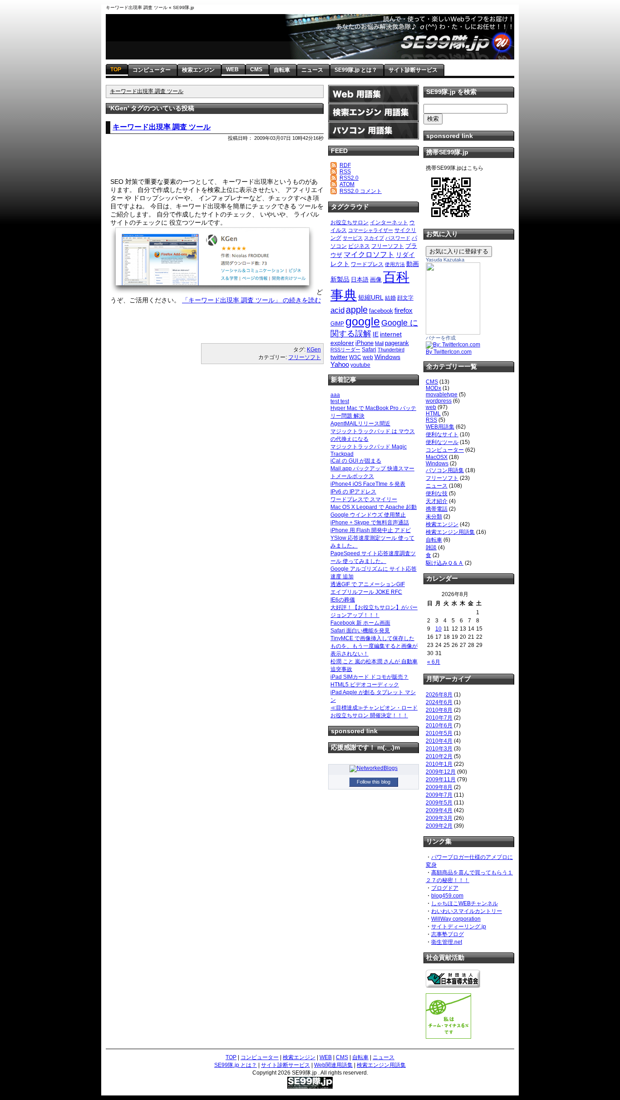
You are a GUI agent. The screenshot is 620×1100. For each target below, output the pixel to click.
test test (339, 401)
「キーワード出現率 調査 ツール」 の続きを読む (251, 300)
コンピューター (445, 450)
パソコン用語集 (445, 470)
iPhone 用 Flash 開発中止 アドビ (370, 530)
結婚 (390, 298)
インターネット (389, 222)
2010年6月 (439, 725)
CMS (432, 382)
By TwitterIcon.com (449, 352)
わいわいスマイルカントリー (466, 911)
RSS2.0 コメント (361, 191)
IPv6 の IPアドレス (353, 491)
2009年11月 (441, 779)
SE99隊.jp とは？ (235, 1065)
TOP (231, 1057)
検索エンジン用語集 (450, 532)
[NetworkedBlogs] (373, 768)
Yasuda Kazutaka (445, 259)
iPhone (364, 343)
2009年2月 (439, 826)
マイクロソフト (369, 254)
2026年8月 (439, 694)
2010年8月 (439, 710)
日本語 (360, 279)
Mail (379, 343)
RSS (345, 171)
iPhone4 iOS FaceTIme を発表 (367, 484)
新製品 (339, 279)
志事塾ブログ (447, 934)
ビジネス (359, 246)
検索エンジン (442, 524)
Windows (387, 356)
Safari (369, 349)
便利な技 (437, 493)
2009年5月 (439, 802)
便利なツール (442, 442)
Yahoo (339, 364)
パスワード (397, 238)
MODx (433, 388)
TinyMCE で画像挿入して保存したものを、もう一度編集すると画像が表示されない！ (374, 646)
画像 (376, 279)
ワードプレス (367, 264)
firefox (403, 310)
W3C (355, 357)
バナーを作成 (441, 337)
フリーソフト (304, 357)
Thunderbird (391, 349)
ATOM (347, 184)
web (368, 357)
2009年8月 (439, 787)
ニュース (437, 486)
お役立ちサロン (349, 222)
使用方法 (395, 264)
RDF (345, 165)
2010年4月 (439, 741)
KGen (314, 349)
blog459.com (447, 896)
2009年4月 (439, 810)
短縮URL (371, 297)
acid (337, 310)
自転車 (434, 540)
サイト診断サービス (285, 1065)
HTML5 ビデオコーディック (364, 684)
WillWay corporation (456, 919)
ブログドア (444, 888)
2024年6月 (439, 702)
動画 (412, 263)
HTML (433, 413)
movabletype (442, 394)
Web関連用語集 (333, 1065)
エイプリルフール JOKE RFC (366, 592)
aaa (335, 395)
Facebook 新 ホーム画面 (360, 623)
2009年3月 (439, 818)
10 (438, 629)
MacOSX (437, 457)
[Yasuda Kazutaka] (453, 333)
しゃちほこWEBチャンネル (464, 903)
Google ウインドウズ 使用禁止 (368, 515)
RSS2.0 (349, 178)
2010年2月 (439, 756)
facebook (381, 310)
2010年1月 (439, 764)
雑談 (431, 547)
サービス (353, 238)
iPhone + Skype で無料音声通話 (369, 522)
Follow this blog (373, 781)
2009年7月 (439, 795)
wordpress (439, 401)
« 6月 (433, 662)
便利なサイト (442, 434)
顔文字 (405, 298)
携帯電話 (437, 509)
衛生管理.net (446, 942)
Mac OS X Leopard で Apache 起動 (373, 507)
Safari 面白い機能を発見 (360, 630)
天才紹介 (437, 501)
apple (357, 310)
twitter (339, 356)
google (362, 321)
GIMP (337, 324)
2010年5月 (439, 733)
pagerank (397, 343)
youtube (360, 365)
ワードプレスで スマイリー (363, 499)
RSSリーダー (345, 349)
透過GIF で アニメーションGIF (367, 584)
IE (376, 334)
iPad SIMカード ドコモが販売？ (369, 677)
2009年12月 (441, 772)
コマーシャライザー (370, 230)
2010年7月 (439, 718)
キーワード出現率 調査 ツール (146, 91)
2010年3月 (439, 748)
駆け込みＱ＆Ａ (444, 563)
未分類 (434, 516)
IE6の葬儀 (342, 600)
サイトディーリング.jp (458, 926)
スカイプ (374, 238)
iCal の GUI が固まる (355, 461)
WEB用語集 (440, 427)
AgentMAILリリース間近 (360, 423)
